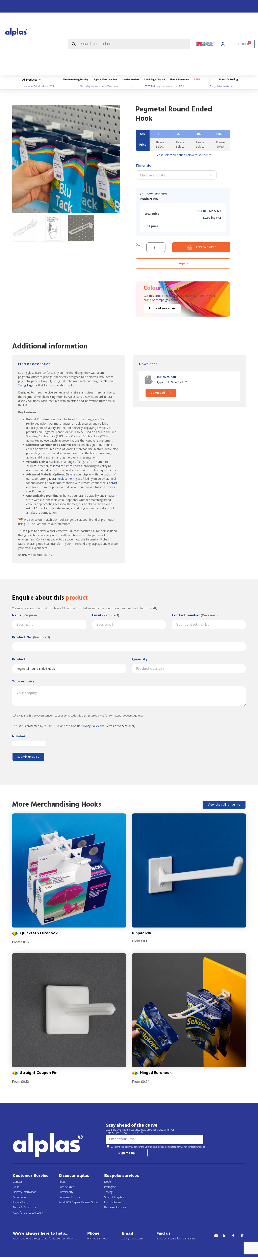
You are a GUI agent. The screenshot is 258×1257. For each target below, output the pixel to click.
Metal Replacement (61, 479)
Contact (112, 483)
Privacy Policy (90, 726)
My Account (20, 1197)
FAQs (16, 1187)
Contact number (195, 615)
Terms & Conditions (24, 1207)
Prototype (110, 1187)
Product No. (31, 637)
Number (18, 736)
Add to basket (206, 247)
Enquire (183, 263)
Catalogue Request (70, 1197)
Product (19, 659)
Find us (163, 1233)
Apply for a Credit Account (28, 1212)
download (158, 393)
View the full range (221, 804)
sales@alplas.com (132, 1238)
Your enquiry (23, 681)
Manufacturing (112, 1202)
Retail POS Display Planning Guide (78, 1202)
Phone (93, 1233)
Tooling (108, 1192)
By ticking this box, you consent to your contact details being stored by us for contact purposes (80, 715)
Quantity (140, 659)
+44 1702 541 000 (97, 1238)
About (62, 1182)
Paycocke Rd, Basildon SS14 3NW (175, 1238)
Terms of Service (116, 726)
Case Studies (66, 1187)
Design (108, 1182)
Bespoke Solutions (115, 1207)
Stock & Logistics (114, 1197)
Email (105, 615)
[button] (32, 80)
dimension (145, 166)
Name (26, 615)
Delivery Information (24, 1192)
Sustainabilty (66, 1192)
